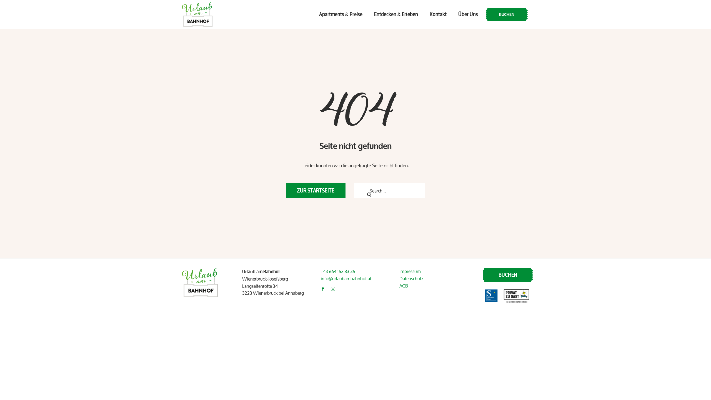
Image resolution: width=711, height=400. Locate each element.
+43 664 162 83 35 (338, 271)
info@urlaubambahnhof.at (346, 278)
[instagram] (333, 289)
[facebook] (323, 289)
